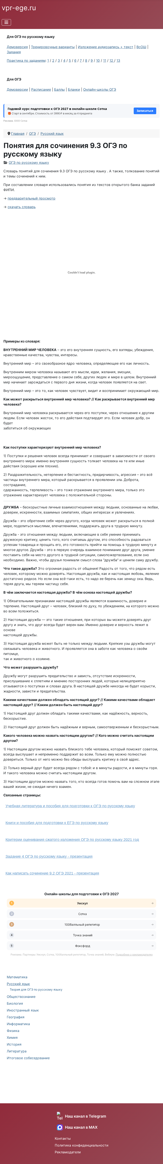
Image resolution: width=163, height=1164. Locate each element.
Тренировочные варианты (53, 47)
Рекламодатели (68, 1152)
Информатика (18, 1024)
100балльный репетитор (83, 924)
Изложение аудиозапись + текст (105, 47)
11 (104, 60)
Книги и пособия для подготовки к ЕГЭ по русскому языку (57, 823)
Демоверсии (17, 89)
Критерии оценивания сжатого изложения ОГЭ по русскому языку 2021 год (72, 839)
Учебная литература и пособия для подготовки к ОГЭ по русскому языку (70, 806)
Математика (17, 977)
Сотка (82, 914)
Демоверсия (17, 47)
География (15, 1017)
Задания (14, 52)
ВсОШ (141, 47)
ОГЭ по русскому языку (29, 162)
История (14, 1044)
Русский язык (18, 984)
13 (118, 60)
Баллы (59, 89)
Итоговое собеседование (28, 1058)
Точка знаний (82, 935)
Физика (13, 1031)
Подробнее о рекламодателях (134, 954)
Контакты (63, 1138)
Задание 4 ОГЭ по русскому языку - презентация (49, 856)
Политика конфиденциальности (81, 1145)
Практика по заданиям (26, 60)
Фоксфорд (82, 946)
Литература (17, 1051)
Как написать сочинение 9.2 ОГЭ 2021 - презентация (52, 873)
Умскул (82, 903)
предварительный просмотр (31, 198)
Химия (12, 1037)
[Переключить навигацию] (6, 22)
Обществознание (21, 996)
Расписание (41, 89)
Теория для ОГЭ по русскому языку (36, 989)
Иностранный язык (23, 1010)
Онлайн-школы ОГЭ (99, 89)
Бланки (74, 89)
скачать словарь (22, 207)
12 (112, 60)
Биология (15, 1003)
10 (98, 60)
